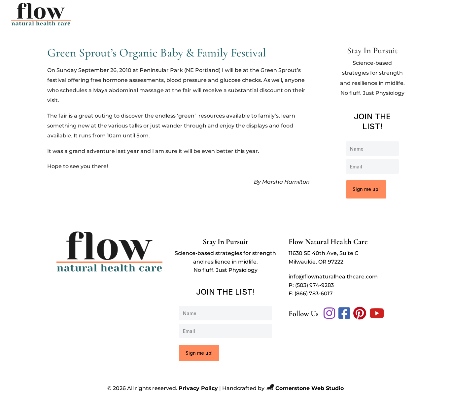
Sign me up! (366, 189)
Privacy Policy (198, 388)
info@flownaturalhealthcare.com (333, 276)
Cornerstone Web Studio (309, 388)
